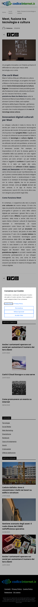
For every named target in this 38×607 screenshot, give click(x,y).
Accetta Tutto (19, 315)
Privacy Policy (18, 303)
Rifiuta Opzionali (19, 312)
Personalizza (19, 308)
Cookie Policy (8, 303)
